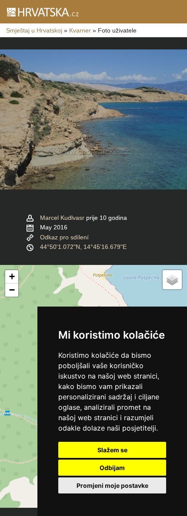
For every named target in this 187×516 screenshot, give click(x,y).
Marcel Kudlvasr (62, 217)
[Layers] (172, 279)
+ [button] (12, 276)
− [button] (12, 289)
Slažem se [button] (112, 450)
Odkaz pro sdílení (64, 237)
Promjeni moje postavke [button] (112, 485)
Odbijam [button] (112, 467)
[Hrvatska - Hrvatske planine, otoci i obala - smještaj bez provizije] (42, 11)
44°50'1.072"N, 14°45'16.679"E (83, 246)
